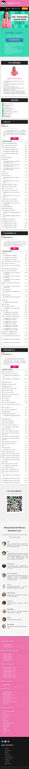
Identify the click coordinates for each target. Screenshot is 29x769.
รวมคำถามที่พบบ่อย (9, 758)
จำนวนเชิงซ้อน (6, 726)
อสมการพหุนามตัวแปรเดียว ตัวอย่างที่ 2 (11, 453)
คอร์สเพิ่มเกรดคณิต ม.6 (8, 696)
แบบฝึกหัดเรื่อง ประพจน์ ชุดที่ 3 (10, 259)
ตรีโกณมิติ (5, 720)
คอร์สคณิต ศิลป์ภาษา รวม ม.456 (9, 698)
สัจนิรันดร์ (5, 300)
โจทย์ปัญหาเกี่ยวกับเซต (8, 208)
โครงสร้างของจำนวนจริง (8, 371)
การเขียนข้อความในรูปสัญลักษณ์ (10, 268)
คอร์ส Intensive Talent (7, 699)
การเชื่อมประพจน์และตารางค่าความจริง (11, 261)
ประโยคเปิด (5, 310)
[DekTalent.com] (3, 3)
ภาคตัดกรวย (5, 717)
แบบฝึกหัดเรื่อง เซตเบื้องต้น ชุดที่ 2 (11, 151)
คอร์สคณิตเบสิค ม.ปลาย (8, 646)
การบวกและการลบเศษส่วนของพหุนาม (11, 431)
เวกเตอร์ (4, 728)
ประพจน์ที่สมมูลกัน (7, 289)
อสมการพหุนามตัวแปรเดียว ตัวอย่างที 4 (11, 457)
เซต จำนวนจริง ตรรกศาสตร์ (9, 711)
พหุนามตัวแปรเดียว (7, 396)
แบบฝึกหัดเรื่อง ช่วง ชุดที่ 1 (9, 449)
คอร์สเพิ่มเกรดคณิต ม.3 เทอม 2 (9, 677)
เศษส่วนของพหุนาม (7, 429)
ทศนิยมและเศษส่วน (7, 382)
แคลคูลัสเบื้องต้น (6, 724)
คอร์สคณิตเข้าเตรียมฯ (7, 660)
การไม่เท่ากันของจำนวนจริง (9, 443)
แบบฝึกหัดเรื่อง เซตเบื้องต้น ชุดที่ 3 (11, 153)
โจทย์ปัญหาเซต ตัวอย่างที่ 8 (9, 221)
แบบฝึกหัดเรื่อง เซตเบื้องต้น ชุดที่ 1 (11, 149)
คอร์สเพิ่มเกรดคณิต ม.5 (8, 694)
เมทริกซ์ (4, 732)
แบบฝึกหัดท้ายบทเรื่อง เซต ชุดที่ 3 (10, 227)
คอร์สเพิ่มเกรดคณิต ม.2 (8, 656)
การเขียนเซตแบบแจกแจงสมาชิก (10, 145)
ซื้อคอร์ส (25, 8)
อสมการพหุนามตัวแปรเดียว (9, 451)
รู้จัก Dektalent (8, 750)
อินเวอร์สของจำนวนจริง (8, 390)
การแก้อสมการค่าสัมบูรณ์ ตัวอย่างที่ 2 (11, 469)
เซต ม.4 (5, 126)
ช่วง (4, 445)
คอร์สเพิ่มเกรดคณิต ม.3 (8, 658)
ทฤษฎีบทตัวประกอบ (7, 419)
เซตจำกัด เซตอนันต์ (7, 157)
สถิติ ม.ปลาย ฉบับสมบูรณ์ (8, 722)
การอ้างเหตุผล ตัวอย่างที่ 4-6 (9, 306)
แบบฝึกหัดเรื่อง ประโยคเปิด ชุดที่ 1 (11, 312)
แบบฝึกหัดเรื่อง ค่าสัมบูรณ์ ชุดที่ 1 (11, 465)
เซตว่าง (4, 155)
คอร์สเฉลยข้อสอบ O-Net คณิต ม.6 (10, 701)
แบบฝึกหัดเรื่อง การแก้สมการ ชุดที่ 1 (11, 427)
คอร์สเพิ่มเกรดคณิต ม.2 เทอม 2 (9, 673)
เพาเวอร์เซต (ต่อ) (6, 175)
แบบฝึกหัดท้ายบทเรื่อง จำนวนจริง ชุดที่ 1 (11, 478)
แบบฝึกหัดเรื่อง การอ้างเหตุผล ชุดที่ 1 (11, 308)
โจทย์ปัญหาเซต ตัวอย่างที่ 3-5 (9, 210)
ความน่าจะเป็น (6, 715)
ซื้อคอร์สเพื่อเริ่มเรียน (14, 40)
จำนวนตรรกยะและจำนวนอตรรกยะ (10, 373)
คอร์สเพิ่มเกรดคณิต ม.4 (8, 692)
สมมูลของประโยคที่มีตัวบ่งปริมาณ (10, 331)
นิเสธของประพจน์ (7, 294)
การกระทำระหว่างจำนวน (8, 392)
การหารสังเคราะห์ (7, 407)
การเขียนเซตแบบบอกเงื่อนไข (9, 147)
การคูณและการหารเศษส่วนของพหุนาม (11, 436)
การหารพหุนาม (6, 400)
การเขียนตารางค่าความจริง (9, 263)
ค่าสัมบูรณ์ (5, 461)
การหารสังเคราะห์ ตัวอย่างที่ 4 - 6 (10, 409)
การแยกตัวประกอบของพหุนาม (9, 402)
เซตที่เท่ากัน (5, 159)
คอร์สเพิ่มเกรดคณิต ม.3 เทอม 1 (9, 675)
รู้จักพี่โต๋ (6, 752)
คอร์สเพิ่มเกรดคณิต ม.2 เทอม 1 (9, 671)
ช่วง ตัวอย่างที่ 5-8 (7, 447)
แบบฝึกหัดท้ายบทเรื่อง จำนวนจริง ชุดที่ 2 (11, 480)
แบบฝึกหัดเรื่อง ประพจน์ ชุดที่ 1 (10, 255)
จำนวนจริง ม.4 (7, 354)
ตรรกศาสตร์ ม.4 (8, 237)
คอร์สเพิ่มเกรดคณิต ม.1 (8, 654)
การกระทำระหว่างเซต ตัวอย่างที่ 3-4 (10, 190)
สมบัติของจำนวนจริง (7, 386)
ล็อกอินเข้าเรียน (16, 8)
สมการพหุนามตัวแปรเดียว (8, 421)
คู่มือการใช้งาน (8, 763)
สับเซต (4, 171)
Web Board (7, 761)
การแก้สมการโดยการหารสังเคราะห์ (10, 425)
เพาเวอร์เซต (5, 173)
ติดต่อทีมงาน (7, 759)
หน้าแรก (7, 748)
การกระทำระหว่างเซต (8, 188)
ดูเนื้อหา (14, 138)
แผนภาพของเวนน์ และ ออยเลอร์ (10, 199)
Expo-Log (5, 719)
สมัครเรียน (7, 754)
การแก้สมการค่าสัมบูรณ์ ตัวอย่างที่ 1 (10, 463)
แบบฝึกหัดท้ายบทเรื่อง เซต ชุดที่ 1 (10, 223)
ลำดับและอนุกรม (6, 730)
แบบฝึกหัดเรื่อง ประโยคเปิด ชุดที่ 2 (11, 314)
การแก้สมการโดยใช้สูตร (8, 423)
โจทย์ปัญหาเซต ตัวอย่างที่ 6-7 (9, 219)
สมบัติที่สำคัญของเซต (7, 206)
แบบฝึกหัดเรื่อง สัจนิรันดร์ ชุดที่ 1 (11, 302)
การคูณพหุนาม (6, 398)
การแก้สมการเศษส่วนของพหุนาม (10, 441)
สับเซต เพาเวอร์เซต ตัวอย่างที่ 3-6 (10, 186)
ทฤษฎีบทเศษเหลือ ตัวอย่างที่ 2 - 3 (10, 413)
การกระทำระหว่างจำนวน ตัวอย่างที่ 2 (11, 394)
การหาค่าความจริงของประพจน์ (9, 270)
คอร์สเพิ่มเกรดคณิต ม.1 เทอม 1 (9, 667)
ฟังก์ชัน (4, 713)
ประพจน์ (5, 253)
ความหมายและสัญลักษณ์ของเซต (10, 143)
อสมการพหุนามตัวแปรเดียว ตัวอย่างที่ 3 (11, 455)
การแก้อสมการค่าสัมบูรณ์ (8, 467)
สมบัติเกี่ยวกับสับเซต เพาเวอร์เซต (10, 184)
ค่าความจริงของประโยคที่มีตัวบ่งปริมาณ (11, 316)
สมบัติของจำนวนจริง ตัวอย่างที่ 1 (10, 388)
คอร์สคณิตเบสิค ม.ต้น (7, 644)
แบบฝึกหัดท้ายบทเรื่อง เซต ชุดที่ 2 (10, 225)
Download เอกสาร (8, 756)
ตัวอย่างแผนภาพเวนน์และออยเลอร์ (10, 201)
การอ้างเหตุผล (6, 304)
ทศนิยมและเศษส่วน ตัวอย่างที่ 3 (9, 384)
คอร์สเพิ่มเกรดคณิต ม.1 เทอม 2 (9, 669)
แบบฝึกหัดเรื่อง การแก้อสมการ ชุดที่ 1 (12, 459)
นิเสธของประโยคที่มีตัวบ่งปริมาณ (10, 333)
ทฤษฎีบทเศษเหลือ (7, 411)
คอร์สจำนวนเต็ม (6, 684)
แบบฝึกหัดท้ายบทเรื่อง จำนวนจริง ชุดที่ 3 (11, 482)
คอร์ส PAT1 (5, 703)
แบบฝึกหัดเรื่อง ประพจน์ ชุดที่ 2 (10, 257)
